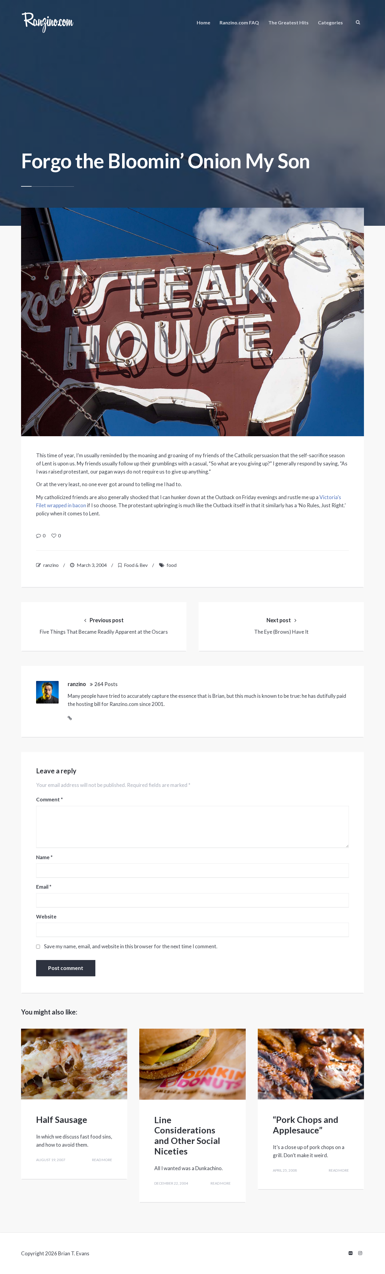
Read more (102, 1160)
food (172, 565)
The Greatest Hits (288, 22)
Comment (49, 800)
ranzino (51, 565)
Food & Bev (136, 565)
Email (43, 887)
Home (203, 22)
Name (44, 857)
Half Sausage (61, 1119)
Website (46, 917)
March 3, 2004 (92, 565)
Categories (330, 22)
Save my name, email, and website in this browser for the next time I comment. (130, 946)
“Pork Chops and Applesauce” (305, 1124)
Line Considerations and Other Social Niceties (187, 1135)
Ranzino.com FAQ (239, 22)
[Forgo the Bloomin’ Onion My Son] (192, 322)
